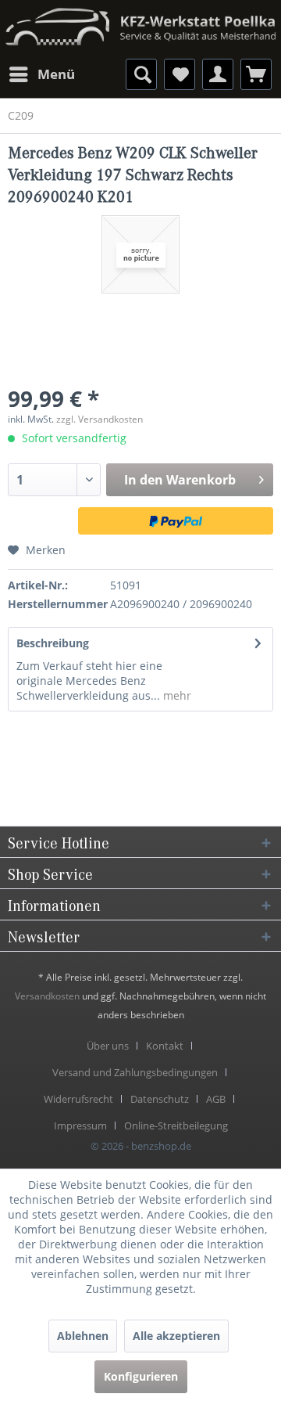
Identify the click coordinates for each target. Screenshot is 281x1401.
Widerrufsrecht (78, 1099)
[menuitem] (41, 74)
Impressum (80, 1125)
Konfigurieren (141, 1376)
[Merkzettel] (179, 74)
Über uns (108, 1046)
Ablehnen (82, 1335)
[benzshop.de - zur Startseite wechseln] (140, 21)
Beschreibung (52, 643)
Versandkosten (47, 996)
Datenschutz (159, 1099)
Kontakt (164, 1046)
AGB (216, 1099)
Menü (56, 74)
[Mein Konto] (217, 74)
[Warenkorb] (256, 74)
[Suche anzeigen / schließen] (141, 74)
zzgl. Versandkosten (99, 419)
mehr (175, 695)
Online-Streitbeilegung (176, 1125)
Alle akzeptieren (176, 1335)
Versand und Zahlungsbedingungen (135, 1072)
